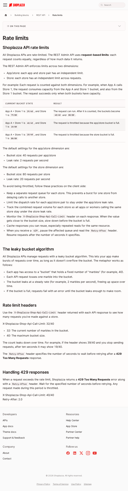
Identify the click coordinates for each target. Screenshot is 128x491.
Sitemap (88, 484)
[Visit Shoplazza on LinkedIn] (75, 453)
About (6, 452)
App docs (8, 426)
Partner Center (74, 431)
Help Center (72, 420)
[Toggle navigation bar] (5, 5)
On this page (18, 26)
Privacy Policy (43, 484)
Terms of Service (60, 484)
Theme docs (9, 431)
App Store (71, 426)
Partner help (72, 437)
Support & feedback (14, 437)
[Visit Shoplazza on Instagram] (88, 453)
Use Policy (76, 484)
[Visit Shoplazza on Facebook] (68, 453)
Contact (7, 458)
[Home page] (6, 15)
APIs (5, 420)
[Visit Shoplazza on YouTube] (95, 453)
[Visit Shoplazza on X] (81, 453)
